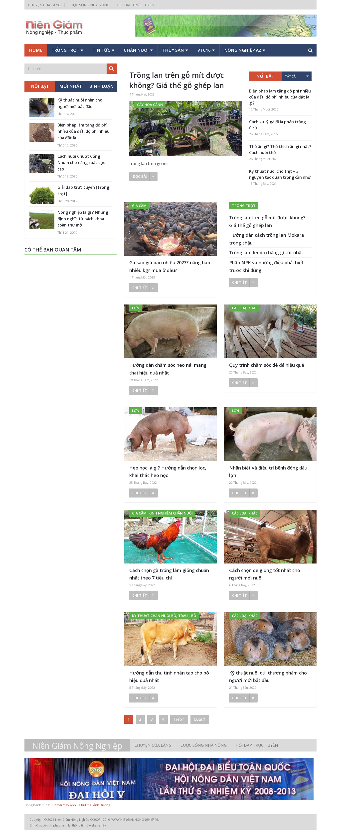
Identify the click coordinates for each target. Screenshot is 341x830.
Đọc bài (140, 176)
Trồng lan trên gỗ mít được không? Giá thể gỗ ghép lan (176, 80)
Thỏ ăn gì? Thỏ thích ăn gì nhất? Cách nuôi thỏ (280, 149)
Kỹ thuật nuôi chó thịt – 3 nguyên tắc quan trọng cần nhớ (279, 174)
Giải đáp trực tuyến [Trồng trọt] (83, 190)
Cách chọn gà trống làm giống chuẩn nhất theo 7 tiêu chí (169, 574)
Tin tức (101, 50)
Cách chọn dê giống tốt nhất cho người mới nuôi (264, 574)
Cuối (198, 719)
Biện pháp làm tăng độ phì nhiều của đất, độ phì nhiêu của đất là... (83, 131)
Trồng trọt (65, 50)
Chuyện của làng (44, 5)
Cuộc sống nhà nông (88, 5)
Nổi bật (265, 76)
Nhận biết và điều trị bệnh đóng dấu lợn (268, 471)
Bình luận (101, 86)
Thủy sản (173, 50)
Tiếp (178, 719)
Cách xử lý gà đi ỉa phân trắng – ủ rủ (279, 124)
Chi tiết (139, 287)
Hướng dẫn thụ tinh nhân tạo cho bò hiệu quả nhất (169, 677)
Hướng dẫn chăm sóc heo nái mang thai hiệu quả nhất (167, 369)
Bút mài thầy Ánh (63, 805)
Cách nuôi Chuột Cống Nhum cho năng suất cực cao (81, 163)
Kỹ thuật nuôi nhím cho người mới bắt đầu (79, 103)
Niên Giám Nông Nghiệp (77, 746)
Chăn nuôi (136, 50)
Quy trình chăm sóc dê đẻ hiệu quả (266, 365)
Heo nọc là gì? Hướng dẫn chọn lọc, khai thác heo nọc (167, 471)
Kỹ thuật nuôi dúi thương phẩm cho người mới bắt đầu (268, 677)
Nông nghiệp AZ (242, 50)
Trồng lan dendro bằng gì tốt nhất (266, 253)
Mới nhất (70, 86)
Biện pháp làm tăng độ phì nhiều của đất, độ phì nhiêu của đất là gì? (280, 97)
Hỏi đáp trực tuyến (135, 5)
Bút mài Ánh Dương (95, 805)
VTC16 (204, 50)
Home (35, 50)
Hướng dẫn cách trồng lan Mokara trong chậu (266, 239)
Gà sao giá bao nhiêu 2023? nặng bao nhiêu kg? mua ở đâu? (169, 266)
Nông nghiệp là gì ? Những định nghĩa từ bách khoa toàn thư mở (82, 219)
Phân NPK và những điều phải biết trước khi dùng (266, 266)
